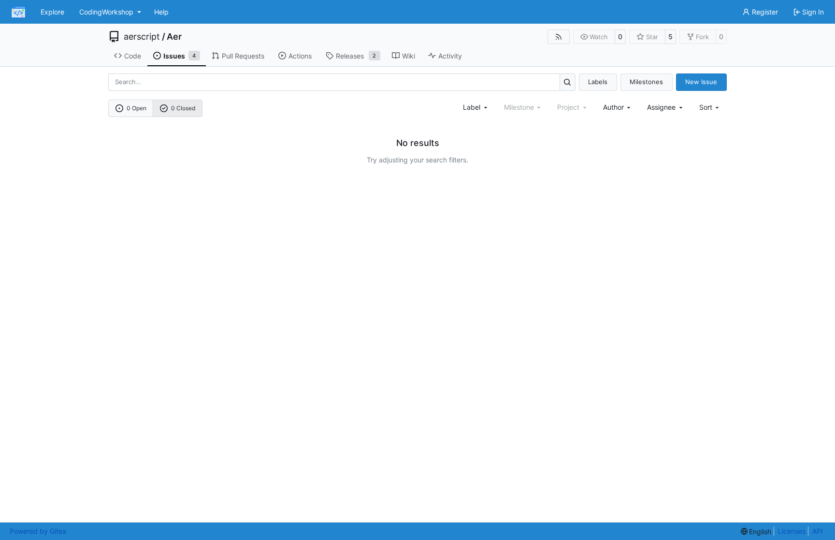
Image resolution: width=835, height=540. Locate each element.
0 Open (136, 108)
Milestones (646, 82)
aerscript (142, 37)
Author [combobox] (613, 107)
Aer (174, 37)
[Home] (18, 12)
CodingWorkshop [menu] (106, 12)
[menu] (710, 107)
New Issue (701, 82)
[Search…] (568, 81)
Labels (597, 82)
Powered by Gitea (38, 531)
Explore (52, 12)
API (817, 531)
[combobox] (476, 107)
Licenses (792, 531)
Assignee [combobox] (661, 107)
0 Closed (183, 108)
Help (161, 12)
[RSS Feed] (558, 36)
